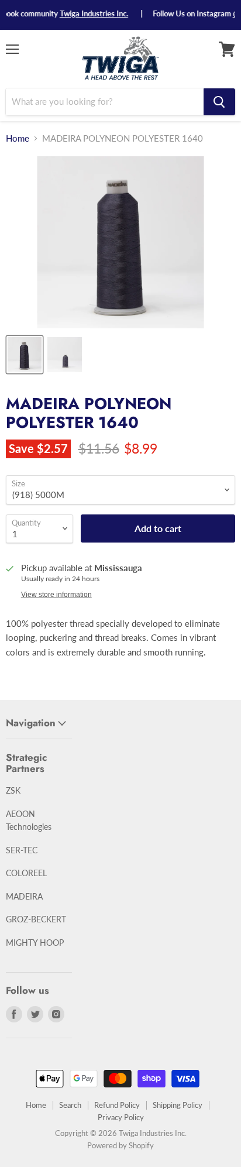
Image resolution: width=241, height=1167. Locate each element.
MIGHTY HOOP (35, 943)
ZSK (13, 790)
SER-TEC (21, 850)
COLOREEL (26, 873)
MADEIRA (24, 896)
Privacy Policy (121, 1117)
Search (70, 1105)
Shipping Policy (177, 1105)
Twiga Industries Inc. (87, 13)
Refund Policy (117, 1105)
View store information (56, 595)
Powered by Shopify (120, 1145)
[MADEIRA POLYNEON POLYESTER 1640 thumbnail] (24, 354)
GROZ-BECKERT (36, 919)
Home (17, 138)
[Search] (219, 101)
